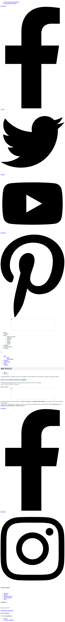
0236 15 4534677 (5, 613)
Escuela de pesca (8, 346)
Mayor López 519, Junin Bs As (12, 2)
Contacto (6, 348)
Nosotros (6, 333)
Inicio (5, 332)
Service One (7, 362)
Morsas (9, 342)
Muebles (9, 338)
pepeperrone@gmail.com (10, 3)
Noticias (6, 345)
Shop (5, 335)
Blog (5, 356)
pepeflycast (9, 616)
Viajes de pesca (7, 597)
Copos (8, 341)
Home (5, 372)
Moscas (9, 339)
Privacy (6, 618)
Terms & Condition (8, 620)
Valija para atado (11, 336)
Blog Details (10, 359)
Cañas (8, 343)
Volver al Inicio (4, 386)
